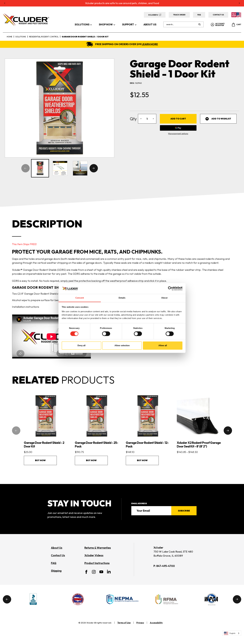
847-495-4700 (165, 566)
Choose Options (199, 420)
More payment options (178, 133)
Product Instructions (97, 563)
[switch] (106, 334)
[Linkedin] (109, 571)
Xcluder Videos (93, 555)
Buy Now (40, 460)
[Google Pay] (178, 128)
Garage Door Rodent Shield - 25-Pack (96, 444)
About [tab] (164, 298)
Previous (25, 168)
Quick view (44, 411)
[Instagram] (94, 572)
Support (128, 24)
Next (94, 168)
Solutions (82, 24)
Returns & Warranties (97, 547)
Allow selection (122, 345)
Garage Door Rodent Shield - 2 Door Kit (44, 444)
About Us (149, 24)
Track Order (179, 15)
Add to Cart (46, 420)
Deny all (81, 345)
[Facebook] (86, 572)
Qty (133, 119)
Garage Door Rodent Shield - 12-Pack (147, 444)
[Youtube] (101, 572)
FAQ (199, 15)
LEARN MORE (150, 44)
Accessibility (156, 622)
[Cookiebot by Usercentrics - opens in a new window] (170, 288)
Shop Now (106, 24)
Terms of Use (124, 622)
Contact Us (218, 15)
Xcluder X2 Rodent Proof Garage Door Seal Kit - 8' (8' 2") (199, 444)
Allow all (162, 345)
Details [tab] (122, 298)
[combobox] (231, 633)
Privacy (140, 622)
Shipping (56, 570)
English (232, 633)
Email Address (139, 503)
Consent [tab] (79, 298)
